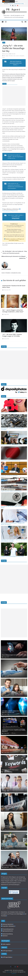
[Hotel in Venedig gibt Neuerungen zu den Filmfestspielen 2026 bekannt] (14, 745)
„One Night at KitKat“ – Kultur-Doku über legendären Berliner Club (12, 711)
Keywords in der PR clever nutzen (10, 769)
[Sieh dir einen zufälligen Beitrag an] (25, 21)
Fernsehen (11, 55)
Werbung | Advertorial (7, 924)
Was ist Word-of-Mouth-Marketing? (10, 865)
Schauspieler (21, 55)
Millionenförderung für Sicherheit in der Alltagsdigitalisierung (13, 257)
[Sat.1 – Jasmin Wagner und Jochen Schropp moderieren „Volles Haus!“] (14, 295)
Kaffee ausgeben (6, 944)
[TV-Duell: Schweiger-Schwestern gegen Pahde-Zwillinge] (14, 687)
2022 (4, 55)
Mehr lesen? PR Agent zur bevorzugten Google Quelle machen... (16, 63)
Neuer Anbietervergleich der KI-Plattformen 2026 (14, 655)
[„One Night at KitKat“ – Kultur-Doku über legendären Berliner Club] (14, 707)
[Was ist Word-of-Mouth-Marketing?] (14, 860)
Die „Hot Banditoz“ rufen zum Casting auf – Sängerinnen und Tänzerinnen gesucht (15, 252)
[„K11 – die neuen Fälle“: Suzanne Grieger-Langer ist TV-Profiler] (14, 320)
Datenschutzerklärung (7, 933)
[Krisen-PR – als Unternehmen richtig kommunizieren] (14, 783)
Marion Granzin (6, 53)
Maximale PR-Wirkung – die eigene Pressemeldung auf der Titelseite (10, 807)
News (4, 42)
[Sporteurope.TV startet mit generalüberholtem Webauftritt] (14, 726)
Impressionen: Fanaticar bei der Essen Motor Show (13, 286)
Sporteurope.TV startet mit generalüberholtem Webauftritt (13, 730)
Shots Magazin (20, 913)
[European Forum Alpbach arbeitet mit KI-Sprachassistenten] (14, 668)
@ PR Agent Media (6, 950)
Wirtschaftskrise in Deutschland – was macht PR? (14, 846)
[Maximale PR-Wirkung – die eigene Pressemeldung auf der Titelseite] (14, 802)
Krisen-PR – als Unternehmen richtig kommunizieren (11, 788)
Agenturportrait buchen (7, 931)
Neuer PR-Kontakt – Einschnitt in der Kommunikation (11, 826)
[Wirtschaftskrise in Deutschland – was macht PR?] (14, 841)
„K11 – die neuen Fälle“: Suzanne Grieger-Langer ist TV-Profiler (12, 335)
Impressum (5, 935)
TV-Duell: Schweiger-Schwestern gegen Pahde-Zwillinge (13, 692)
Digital (7, 55)
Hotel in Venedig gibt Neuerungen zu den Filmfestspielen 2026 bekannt (12, 749)
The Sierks (3, 915)
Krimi (14, 55)
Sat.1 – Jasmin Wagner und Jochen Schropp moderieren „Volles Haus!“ (13, 311)
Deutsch (7, 1)
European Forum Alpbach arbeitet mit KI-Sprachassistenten (12, 673)
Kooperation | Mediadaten (8, 926)
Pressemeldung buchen (7, 929)
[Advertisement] (14, 96)
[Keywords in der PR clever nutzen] (14, 764)
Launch (17, 55)
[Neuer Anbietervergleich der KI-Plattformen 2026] (14, 649)
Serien (3, 57)
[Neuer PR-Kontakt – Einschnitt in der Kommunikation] (14, 821)
